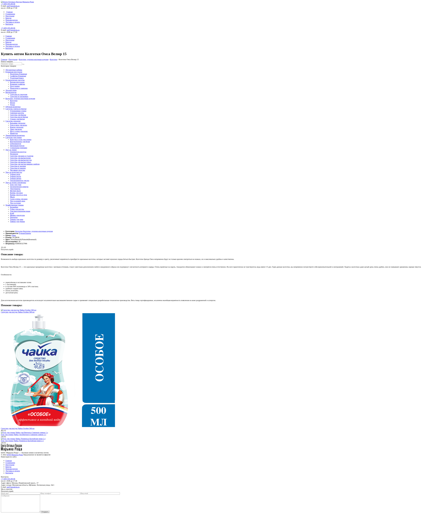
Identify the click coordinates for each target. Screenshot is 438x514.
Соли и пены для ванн (18, 199)
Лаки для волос (16, 129)
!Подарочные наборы (13, 70)
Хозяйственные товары (14, 205)
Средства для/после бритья (15, 109)
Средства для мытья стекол (20, 162)
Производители (11, 20)
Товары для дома (16, 219)
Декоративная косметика (15, 135)
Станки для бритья (17, 119)
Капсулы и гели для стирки (20, 139)
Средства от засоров (18, 166)
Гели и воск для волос (18, 125)
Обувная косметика (13, 107)
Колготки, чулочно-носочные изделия (20, 98)
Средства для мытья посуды (21, 160)
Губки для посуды (17, 209)
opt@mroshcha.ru (13, 6)
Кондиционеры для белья (20, 142)
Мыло (12, 197)
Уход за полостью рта (13, 172)
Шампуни (14, 133)
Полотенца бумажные (18, 74)
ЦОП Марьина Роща (15, 455)
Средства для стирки (13, 137)
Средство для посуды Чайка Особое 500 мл (17, 312)
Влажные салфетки (17, 84)
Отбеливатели (15, 144)
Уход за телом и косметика (15, 183)
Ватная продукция (17, 82)
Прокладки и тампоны (19, 88)
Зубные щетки (15, 178)
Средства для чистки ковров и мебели (25, 164)
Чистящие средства (17, 170)
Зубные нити (15, 174)
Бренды (8, 18)
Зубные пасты (15, 176)
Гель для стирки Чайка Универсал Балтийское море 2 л (22, 441)
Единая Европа (25, 233)
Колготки (13, 101)
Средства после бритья (19, 117)
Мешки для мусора (17, 215)
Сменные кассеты (17, 113)
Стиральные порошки (18, 148)
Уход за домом (11, 150)
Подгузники (15, 86)
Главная (9, 12)
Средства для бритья (18, 115)
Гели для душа (15, 185)
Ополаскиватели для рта (19, 180)
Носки (12, 103)
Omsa (14, 235)
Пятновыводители (17, 146)
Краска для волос (16, 127)
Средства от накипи (18, 168)
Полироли (14, 154)
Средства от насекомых (19, 96)
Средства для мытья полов (20, 158)
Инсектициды (10, 92)
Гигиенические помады (19, 187)
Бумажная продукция (13, 72)
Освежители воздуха (18, 152)
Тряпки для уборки (17, 221)
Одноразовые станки (18, 111)
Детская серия (10, 90)
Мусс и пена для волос (19, 131)
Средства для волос (13, 121)
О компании (10, 14)
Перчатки (14, 217)
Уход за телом (15, 203)
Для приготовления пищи (20, 211)
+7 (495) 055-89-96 (8, 4)
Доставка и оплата (12, 22)
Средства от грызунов (18, 94)
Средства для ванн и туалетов (21, 156)
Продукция (9, 16)
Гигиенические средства (15, 80)
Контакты (9, 24)
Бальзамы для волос (17, 123)
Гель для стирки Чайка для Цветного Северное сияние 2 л (23, 435)
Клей (12, 213)
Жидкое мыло (15, 191)
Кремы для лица (16, 193)
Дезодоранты (15, 189)
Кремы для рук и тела (18, 195)
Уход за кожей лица (17, 201)
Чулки (12, 105)
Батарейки (14, 207)
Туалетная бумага (17, 78)
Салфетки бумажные (18, 76)
